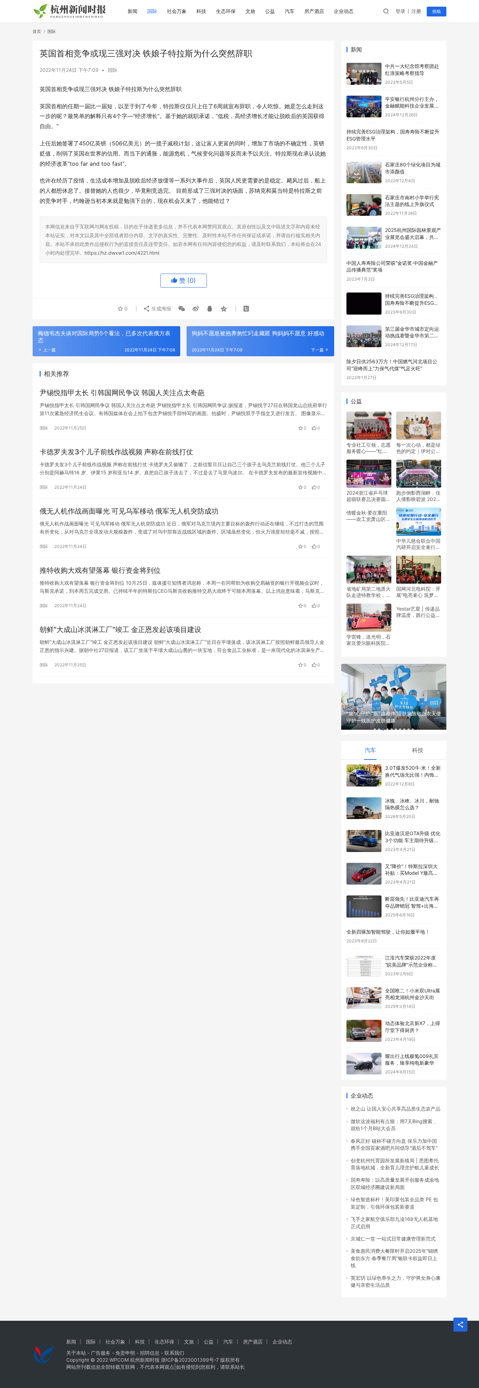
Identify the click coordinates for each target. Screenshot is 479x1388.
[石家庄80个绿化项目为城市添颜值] (364, 172)
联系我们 (174, 1353)
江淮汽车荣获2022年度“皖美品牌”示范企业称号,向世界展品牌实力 (412, 964)
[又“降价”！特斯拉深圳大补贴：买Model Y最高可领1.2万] (364, 874)
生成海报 (160, 308)
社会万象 (177, 11)
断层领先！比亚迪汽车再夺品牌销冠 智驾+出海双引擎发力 (412, 905)
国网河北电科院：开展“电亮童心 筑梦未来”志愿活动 (418, 592)
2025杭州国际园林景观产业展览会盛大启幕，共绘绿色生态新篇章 (413, 237)
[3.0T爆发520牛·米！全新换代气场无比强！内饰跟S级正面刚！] (364, 775)
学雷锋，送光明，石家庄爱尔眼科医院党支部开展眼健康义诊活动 (368, 640)
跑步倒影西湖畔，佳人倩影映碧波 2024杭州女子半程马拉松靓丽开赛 (418, 496)
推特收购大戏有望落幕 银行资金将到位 (100, 570)
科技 (201, 11)
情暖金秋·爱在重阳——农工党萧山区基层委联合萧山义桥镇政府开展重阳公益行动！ (368, 516)
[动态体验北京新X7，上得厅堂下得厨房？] (364, 1031)
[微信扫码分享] (181, 308)
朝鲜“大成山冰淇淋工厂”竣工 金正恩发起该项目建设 (120, 629)
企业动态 (343, 11)
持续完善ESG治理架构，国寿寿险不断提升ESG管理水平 (412, 302)
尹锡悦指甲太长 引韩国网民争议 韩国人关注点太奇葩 (122, 393)
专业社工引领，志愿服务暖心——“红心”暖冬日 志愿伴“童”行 (368, 448)
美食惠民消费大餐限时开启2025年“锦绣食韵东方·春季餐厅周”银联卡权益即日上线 (394, 1258)
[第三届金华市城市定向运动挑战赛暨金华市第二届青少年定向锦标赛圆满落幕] (364, 336)
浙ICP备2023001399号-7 (190, 1360)
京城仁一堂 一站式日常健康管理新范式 (393, 1239)
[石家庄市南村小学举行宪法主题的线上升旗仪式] (364, 205)
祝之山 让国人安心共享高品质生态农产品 (395, 1109)
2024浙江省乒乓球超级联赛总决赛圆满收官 (368, 496)
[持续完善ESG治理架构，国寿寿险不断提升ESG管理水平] (364, 304)
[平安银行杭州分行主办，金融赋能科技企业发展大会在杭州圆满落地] (364, 107)
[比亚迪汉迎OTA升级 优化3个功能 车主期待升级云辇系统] (364, 841)
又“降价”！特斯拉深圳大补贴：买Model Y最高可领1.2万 (411, 873)
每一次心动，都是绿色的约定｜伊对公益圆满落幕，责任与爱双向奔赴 (418, 448)
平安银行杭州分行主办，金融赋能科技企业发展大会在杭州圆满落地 (412, 106)
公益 (270, 11)
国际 (152, 11)
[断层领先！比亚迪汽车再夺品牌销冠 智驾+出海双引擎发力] (364, 906)
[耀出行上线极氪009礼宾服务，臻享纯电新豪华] (364, 1064)
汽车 (290, 11)
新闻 (132, 11)
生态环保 (226, 11)
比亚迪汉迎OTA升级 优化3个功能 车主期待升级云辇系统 (412, 840)
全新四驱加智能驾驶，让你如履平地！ (388, 932)
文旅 (250, 11)
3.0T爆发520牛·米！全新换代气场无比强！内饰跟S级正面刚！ (413, 774)
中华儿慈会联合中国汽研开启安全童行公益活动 (418, 544)
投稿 (436, 11)
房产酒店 (314, 11)
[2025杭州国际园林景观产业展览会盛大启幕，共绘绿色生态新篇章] (364, 238)
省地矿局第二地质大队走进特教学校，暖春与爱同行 (368, 592)
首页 (37, 31)
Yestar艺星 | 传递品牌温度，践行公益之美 (418, 612)
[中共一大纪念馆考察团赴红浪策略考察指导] (364, 74)
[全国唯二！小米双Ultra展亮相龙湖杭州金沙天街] (364, 998)
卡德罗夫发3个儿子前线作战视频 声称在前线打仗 (116, 452)
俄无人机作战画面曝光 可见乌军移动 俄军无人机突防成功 (129, 511)
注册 (416, 11)
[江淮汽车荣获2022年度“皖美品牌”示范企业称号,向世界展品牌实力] (364, 965)
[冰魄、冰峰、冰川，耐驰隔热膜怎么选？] (364, 808)
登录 (400, 11)
